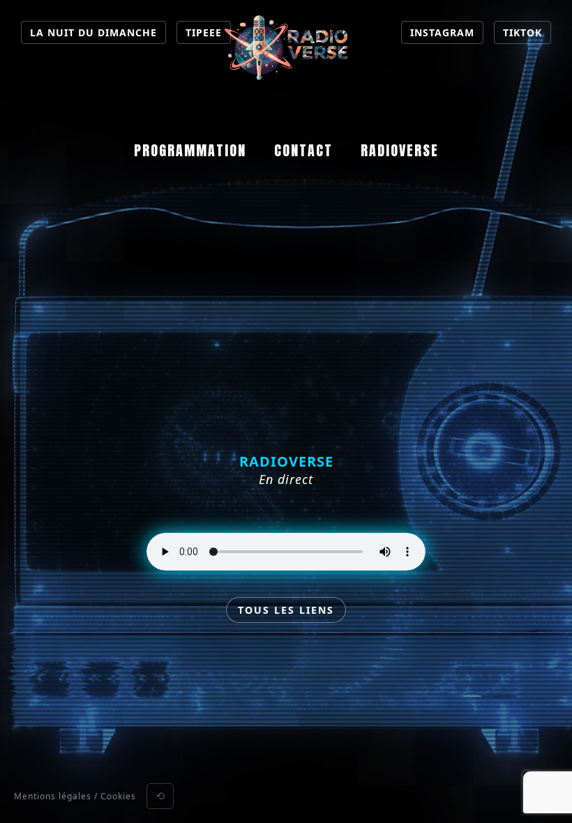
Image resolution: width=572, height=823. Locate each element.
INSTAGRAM (442, 32)
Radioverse (400, 150)
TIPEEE (204, 32)
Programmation (190, 150)
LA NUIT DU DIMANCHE (93, 32)
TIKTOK (522, 32)
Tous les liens (286, 610)
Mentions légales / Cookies (75, 796)
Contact (303, 150)
